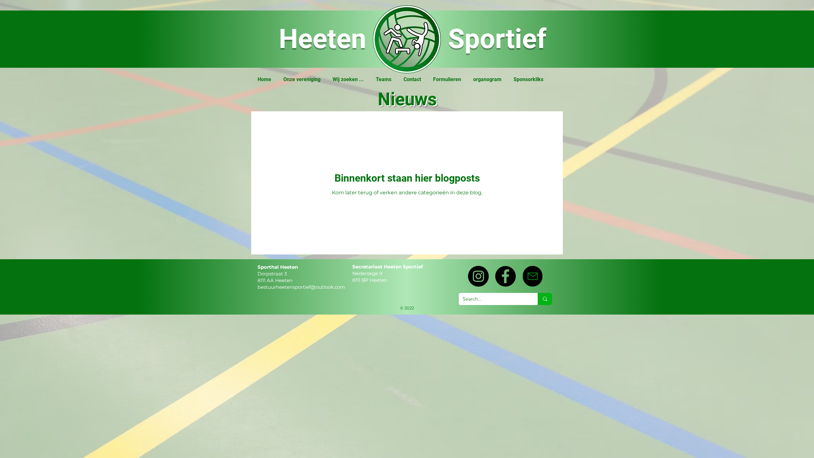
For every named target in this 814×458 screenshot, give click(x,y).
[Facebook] (505, 276)
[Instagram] (478, 276)
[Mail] (532, 276)
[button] (302, 79)
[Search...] (545, 299)
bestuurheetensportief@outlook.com (301, 287)
